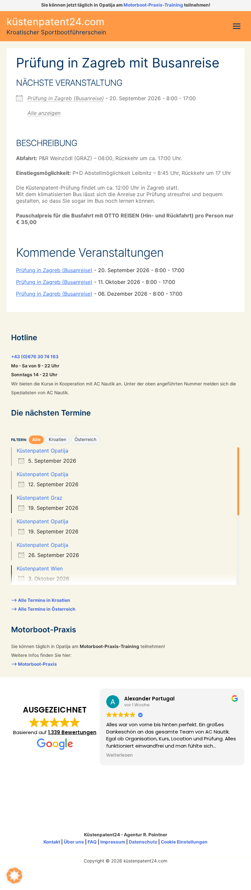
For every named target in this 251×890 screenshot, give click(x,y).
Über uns (74, 841)
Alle (36, 439)
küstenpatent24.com (56, 22)
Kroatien (57, 439)
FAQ (92, 841)
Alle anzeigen (43, 113)
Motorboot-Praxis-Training (153, 5)
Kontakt (51, 841)
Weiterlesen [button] (119, 755)
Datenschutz (143, 841)
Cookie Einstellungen (184, 841)
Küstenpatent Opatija (42, 450)
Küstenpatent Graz (39, 497)
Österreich (85, 439)
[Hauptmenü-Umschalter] (237, 26)
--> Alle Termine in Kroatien (40, 600)
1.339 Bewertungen (72, 732)
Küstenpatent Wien (40, 568)
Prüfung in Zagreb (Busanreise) (65, 98)
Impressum (112, 841)
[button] (14, 875)
